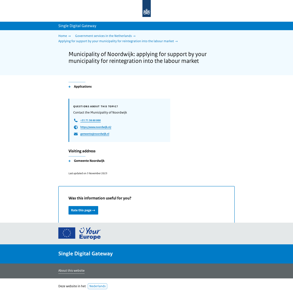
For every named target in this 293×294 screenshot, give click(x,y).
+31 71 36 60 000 (90, 120)
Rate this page (81, 210)
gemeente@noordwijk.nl (94, 133)
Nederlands (97, 286)
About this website (71, 271)
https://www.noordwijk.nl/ (95, 127)
